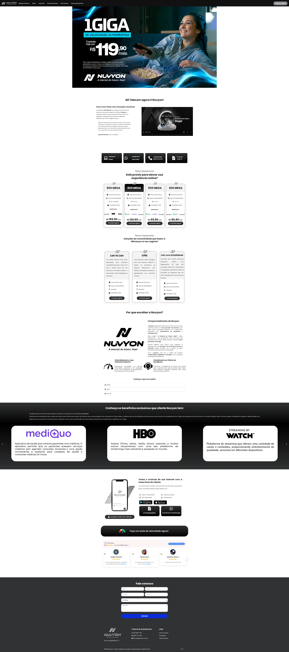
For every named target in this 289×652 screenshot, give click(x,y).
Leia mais (123, 564)
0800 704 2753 (137, 635)
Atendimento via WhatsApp (171, 513)
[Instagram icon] (181, 649)
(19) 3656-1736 (137, 633)
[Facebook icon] (182, 649)
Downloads (162, 635)
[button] (2, 444)
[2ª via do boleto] (149, 508)
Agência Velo (146, 649)
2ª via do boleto (149, 513)
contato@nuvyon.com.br (140, 638)
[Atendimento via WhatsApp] (171, 508)
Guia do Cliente (163, 638)
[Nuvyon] (9, 3)
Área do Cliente (280, 3)
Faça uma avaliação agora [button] (176, 544)
